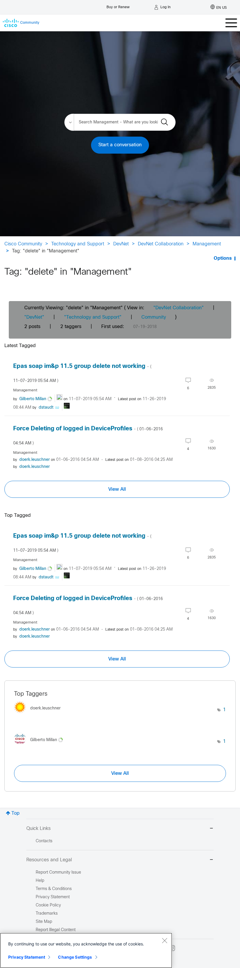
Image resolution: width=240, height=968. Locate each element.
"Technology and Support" (92, 317)
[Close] (164, 940)
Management (207, 244)
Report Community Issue (58, 872)
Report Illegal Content (56, 930)
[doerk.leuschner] (39, 714)
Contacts (44, 841)
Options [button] (223, 258)
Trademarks (47, 914)
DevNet (121, 244)
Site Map (44, 922)
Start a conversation (120, 145)
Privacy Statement (26, 957)
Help (40, 881)
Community (153, 317)
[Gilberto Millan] (40, 746)
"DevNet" (34, 317)
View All (117, 489)
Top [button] (15, 813)
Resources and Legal (49, 860)
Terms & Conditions (54, 889)
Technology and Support (77, 244)
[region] (86, 950)
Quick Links (38, 828)
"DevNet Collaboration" (178, 308)
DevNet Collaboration (161, 244)
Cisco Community (23, 244)
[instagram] (172, 948)
